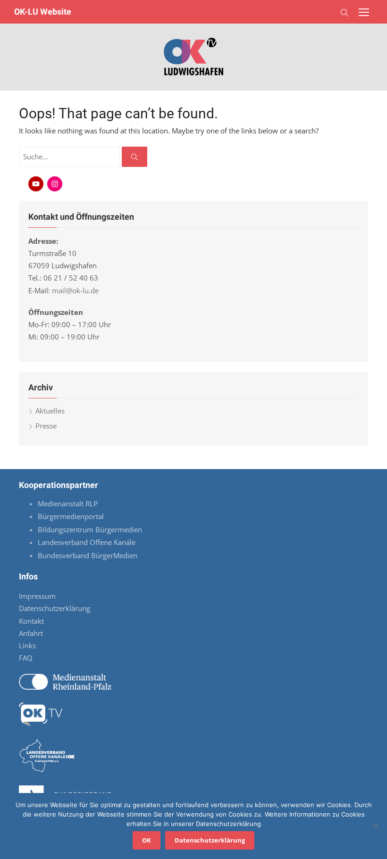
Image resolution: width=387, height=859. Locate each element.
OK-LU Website (42, 12)
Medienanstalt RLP (68, 503)
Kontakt (31, 621)
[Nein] (375, 826)
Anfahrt (31, 633)
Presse (46, 425)
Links (27, 645)
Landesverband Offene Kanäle (87, 542)
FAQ (26, 657)
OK (146, 840)
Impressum (37, 596)
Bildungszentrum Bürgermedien (91, 529)
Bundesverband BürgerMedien (87, 555)
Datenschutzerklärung (54, 608)
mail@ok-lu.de (75, 290)
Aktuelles (50, 410)
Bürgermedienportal (71, 516)
